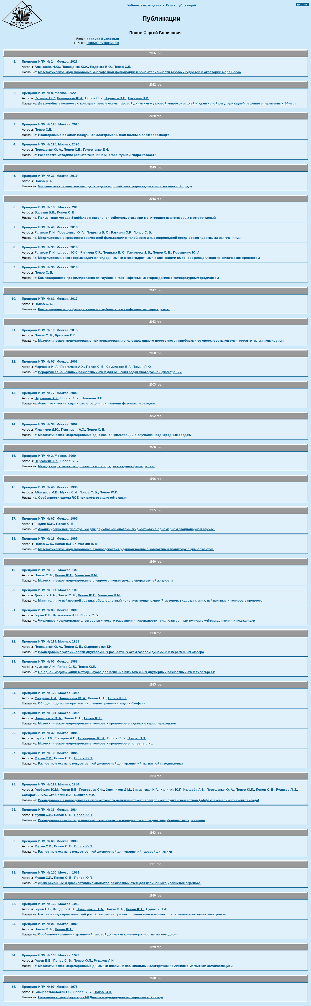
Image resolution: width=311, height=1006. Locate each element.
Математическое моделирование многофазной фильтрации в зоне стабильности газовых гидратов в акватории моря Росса (139, 72)
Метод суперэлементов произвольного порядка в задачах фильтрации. (96, 466)
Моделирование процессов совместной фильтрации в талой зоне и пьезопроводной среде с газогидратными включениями (139, 237)
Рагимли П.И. (138, 98)
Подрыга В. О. (98, 232)
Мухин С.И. (43, 758)
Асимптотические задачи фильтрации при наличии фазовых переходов (96, 403)
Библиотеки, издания (144, 5)
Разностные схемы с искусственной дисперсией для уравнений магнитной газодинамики (110, 763)
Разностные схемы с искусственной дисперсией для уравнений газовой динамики (105, 851)
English (302, 4)
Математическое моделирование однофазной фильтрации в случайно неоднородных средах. (114, 435)
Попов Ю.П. (109, 492)
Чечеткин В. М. (87, 544)
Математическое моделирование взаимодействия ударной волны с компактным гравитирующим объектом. (126, 549)
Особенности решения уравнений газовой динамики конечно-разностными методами (107, 934)
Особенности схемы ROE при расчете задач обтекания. (82, 497)
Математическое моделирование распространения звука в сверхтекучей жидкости (105, 580)
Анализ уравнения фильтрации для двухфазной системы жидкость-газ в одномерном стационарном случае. (126, 529)
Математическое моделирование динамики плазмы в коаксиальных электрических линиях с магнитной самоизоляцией (135, 966)
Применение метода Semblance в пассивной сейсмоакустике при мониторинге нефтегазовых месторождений (127, 217)
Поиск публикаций (181, 5)
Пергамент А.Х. (72, 366)
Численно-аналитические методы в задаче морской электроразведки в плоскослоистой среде (115, 186)
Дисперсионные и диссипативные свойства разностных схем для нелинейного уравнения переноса (119, 883)
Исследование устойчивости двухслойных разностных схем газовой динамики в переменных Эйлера (121, 652)
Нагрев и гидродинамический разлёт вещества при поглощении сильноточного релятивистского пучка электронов (132, 914)
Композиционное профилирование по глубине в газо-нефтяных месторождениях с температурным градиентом (128, 277)
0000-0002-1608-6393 (103, 43)
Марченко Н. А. (47, 366)
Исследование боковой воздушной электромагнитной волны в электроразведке (103, 135)
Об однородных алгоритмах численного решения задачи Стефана (91, 703)
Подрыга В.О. (101, 67)
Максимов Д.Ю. (47, 429)
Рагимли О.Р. (45, 98)
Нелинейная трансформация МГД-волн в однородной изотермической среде (100, 997)
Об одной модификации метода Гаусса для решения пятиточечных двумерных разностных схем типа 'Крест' (126, 672)
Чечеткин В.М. (86, 575)
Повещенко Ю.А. (75, 67)
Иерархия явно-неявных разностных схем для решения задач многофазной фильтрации (110, 372)
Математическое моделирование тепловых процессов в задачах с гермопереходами (107, 723)
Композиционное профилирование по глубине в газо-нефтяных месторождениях (104, 309)
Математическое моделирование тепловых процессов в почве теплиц (95, 743)
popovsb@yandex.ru (103, 39)
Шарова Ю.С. (68, 252)
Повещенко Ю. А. (48, 149)
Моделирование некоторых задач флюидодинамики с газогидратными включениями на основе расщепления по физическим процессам (149, 257)
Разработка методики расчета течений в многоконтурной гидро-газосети (97, 155)
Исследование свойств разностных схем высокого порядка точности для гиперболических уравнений (121, 820)
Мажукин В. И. (46, 698)
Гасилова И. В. (139, 252)
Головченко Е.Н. (96, 149)
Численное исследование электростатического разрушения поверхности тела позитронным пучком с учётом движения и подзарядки (146, 620)
